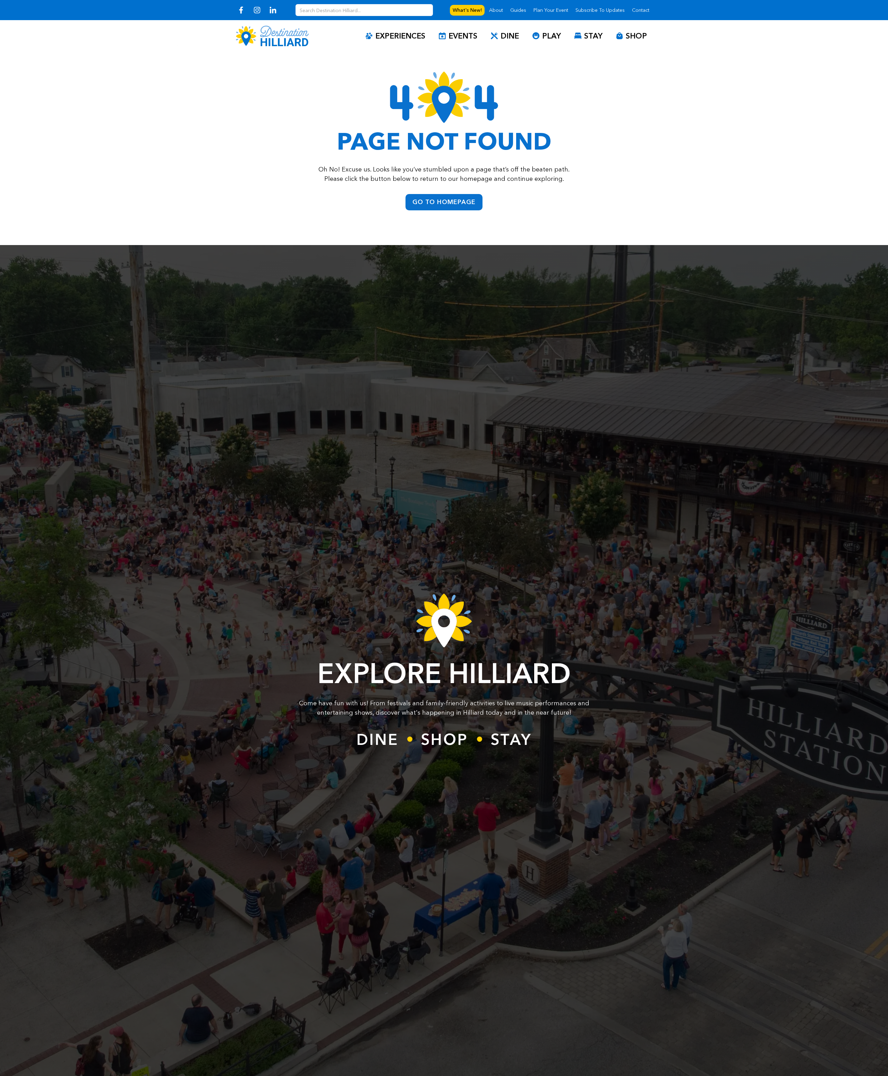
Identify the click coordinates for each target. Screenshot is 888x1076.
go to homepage (444, 202)
